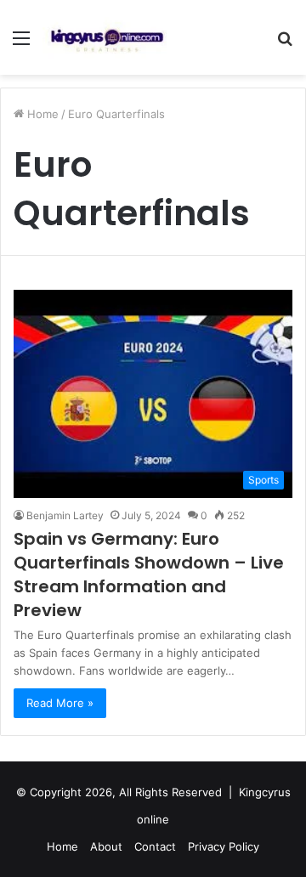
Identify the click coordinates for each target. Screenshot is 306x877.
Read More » (60, 703)
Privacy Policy (223, 846)
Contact (155, 846)
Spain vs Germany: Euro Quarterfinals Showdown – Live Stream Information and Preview (149, 574)
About (106, 846)
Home (41, 114)
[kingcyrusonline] (107, 37)
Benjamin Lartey (65, 515)
